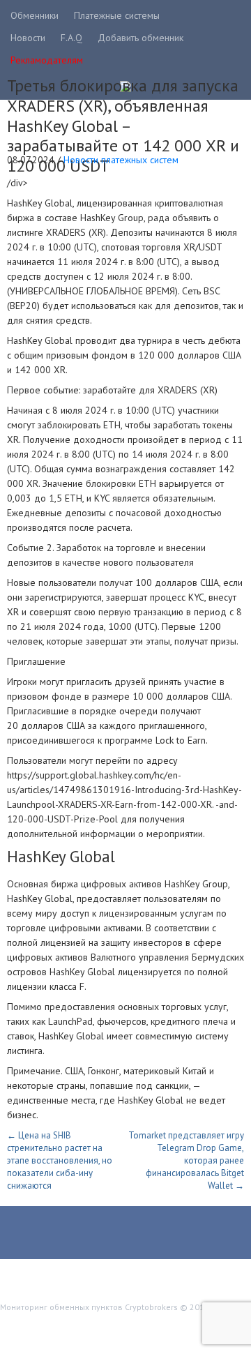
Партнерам (175, 1325)
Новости (27, 37)
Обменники (34, 15)
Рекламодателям (46, 60)
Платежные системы (117, 15)
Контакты (32, 1337)
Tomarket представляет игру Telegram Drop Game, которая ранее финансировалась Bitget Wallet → (186, 1160)
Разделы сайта (43, 1325)
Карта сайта (113, 1325)
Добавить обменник (140, 37)
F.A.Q (71, 37)
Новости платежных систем (120, 159)
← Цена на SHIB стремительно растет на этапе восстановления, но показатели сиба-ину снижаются (59, 1160)
